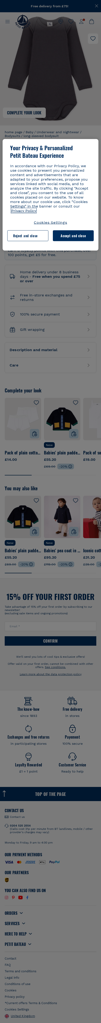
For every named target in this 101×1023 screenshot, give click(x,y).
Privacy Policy (23, 210)
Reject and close (25, 235)
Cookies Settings (50, 222)
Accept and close (73, 235)
